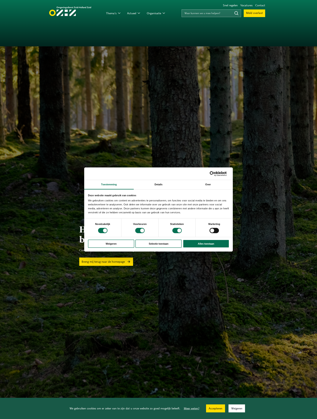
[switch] (140, 230)
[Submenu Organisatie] (163, 13)
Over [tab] (208, 184)
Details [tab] (159, 184)
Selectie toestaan (158, 243)
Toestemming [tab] (109, 184)
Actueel (131, 13)
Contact (260, 5)
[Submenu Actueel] (138, 13)
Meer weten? (191, 408)
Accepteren (215, 408)
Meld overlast (254, 13)
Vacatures (246, 5)
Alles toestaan (206, 243)
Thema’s (111, 13)
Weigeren (111, 243)
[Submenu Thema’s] (119, 13)
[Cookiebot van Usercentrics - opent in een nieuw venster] (214, 173)
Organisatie (154, 13)
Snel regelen (230, 5)
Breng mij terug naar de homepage (103, 261)
